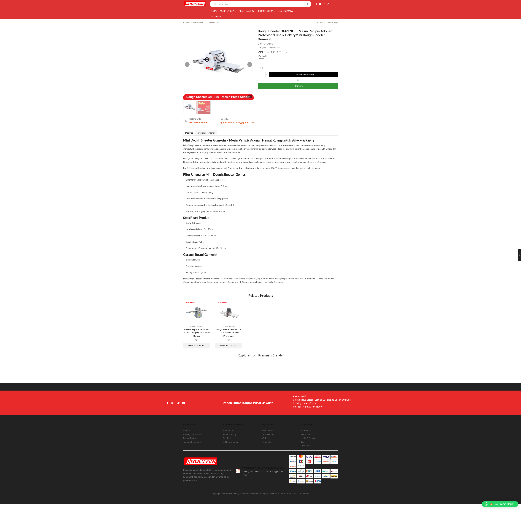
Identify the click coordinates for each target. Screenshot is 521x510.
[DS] (247, 368)
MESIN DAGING (246, 11)
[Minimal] (300, 368)
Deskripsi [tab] (189, 133)
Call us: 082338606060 (263, 467)
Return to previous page (327, 22)
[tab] (189, 133)
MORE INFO (216, 16)
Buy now (299, 86)
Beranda (186, 22)
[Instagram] (324, 4)
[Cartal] (194, 368)
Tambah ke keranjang (304, 74)
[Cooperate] (221, 368)
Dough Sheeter (212, 22)
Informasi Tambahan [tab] (206, 133)
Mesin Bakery (198, 22)
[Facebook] (316, 4)
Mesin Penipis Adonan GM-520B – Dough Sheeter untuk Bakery (197, 332)
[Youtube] (320, 4)
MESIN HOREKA (265, 11)
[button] (500, 504)
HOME (214, 11)
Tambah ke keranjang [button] (196, 346)
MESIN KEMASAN (286, 11)
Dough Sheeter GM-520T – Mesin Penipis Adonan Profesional (228, 332)
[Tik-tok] (328, 4)
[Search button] (308, 4)
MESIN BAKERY (227, 11)
